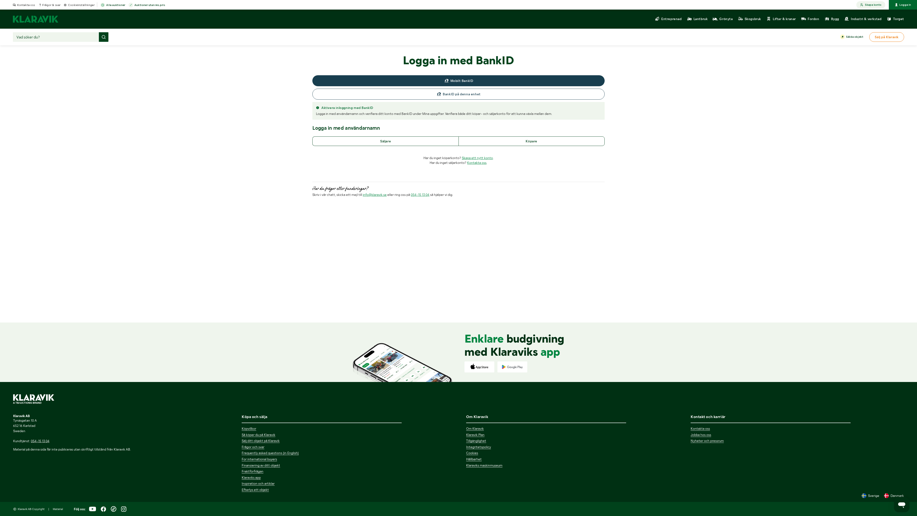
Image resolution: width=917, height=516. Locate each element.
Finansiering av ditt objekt (261, 465)
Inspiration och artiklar (258, 483)
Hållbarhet (474, 459)
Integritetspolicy (478, 447)
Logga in (905, 4)
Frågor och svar (253, 447)
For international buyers (259, 459)
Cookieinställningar (81, 5)
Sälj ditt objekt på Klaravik (261, 441)
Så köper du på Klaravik (258, 435)
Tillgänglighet (476, 441)
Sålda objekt (854, 36)
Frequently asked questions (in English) (270, 453)
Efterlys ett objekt (255, 490)
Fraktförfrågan (252, 471)
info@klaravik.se (375, 195)
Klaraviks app (251, 477)
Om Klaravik (475, 428)
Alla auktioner (115, 5)
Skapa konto (873, 4)
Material (58, 509)
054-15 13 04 (420, 195)
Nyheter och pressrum (707, 441)
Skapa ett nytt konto (477, 158)
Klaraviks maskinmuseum (484, 465)
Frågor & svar (51, 5)
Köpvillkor (249, 428)
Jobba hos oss (701, 435)
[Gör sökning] (103, 37)
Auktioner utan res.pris (149, 5)
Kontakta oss (26, 5)
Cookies (472, 453)
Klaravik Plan (475, 435)
